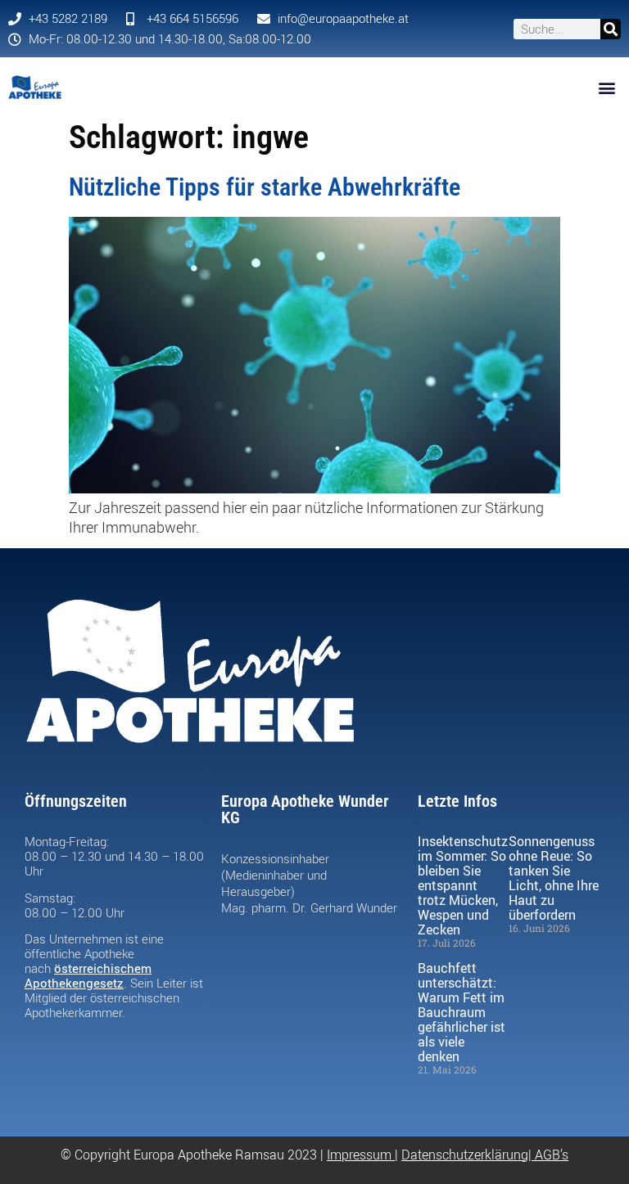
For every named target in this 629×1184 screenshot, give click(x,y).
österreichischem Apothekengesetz (88, 975)
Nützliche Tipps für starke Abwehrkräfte (264, 187)
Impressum (359, 1155)
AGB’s (551, 1155)
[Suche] (610, 29)
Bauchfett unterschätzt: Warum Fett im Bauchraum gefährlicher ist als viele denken (461, 1012)
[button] (607, 87)
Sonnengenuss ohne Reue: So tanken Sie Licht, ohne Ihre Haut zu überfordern (554, 878)
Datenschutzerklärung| (468, 1155)
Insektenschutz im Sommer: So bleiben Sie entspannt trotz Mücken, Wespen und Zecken (463, 885)
